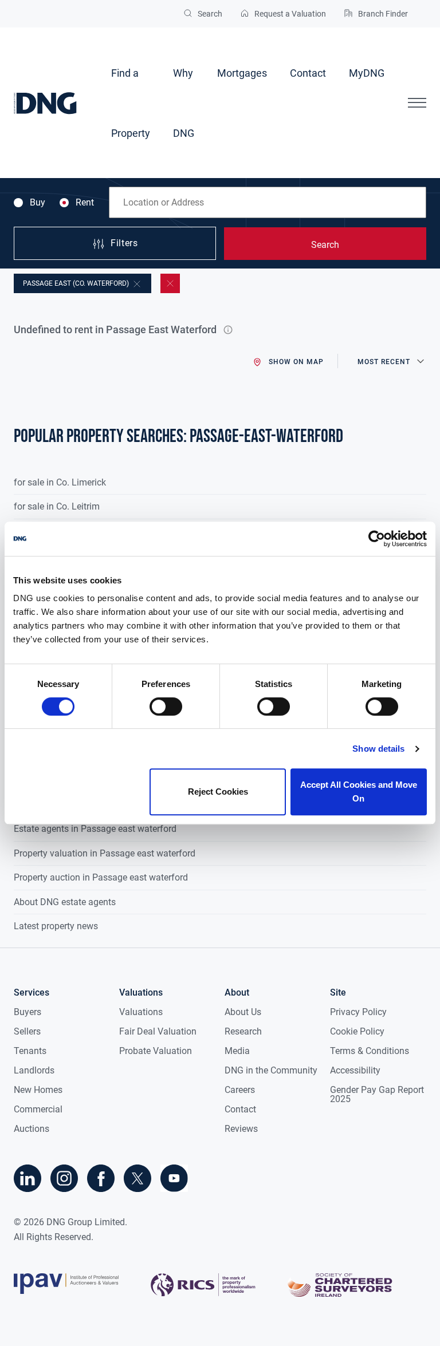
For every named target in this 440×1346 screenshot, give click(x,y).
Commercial (38, 1109)
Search (325, 244)
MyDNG (366, 73)
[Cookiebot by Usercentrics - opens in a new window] (377, 538)
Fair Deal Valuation (158, 1031)
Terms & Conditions (369, 1050)
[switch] (166, 706)
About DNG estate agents (65, 902)
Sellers (27, 1031)
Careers (240, 1089)
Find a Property (130, 103)
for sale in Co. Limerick (60, 482)
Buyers (27, 1011)
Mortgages (242, 73)
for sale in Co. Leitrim (57, 506)
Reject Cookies (218, 791)
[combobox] (267, 202)
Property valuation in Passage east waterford (104, 853)
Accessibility (355, 1070)
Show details (378, 748)
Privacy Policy (358, 1011)
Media (237, 1050)
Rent (85, 202)
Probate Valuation (155, 1050)
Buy (37, 202)
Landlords (34, 1070)
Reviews (241, 1128)
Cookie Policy (357, 1031)
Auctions (31, 1128)
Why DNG (183, 103)
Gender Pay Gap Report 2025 (377, 1094)
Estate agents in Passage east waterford (95, 828)
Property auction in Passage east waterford (101, 877)
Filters (124, 243)
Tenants (30, 1050)
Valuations (141, 1011)
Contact (308, 73)
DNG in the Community (271, 1070)
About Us (243, 1011)
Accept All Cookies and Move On (358, 791)
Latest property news (56, 926)
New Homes (38, 1089)
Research (243, 1031)
